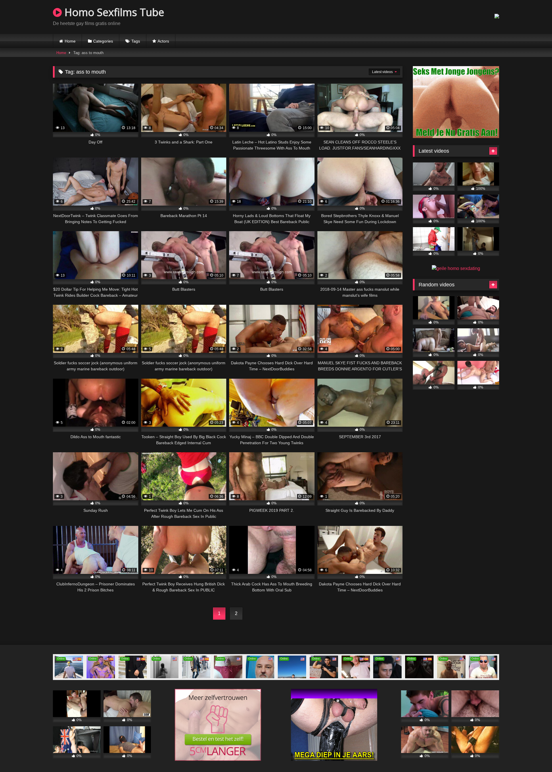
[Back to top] (534, 754)
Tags (135, 41)
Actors (163, 41)
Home (70, 41)
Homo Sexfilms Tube (113, 12)
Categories (103, 41)
